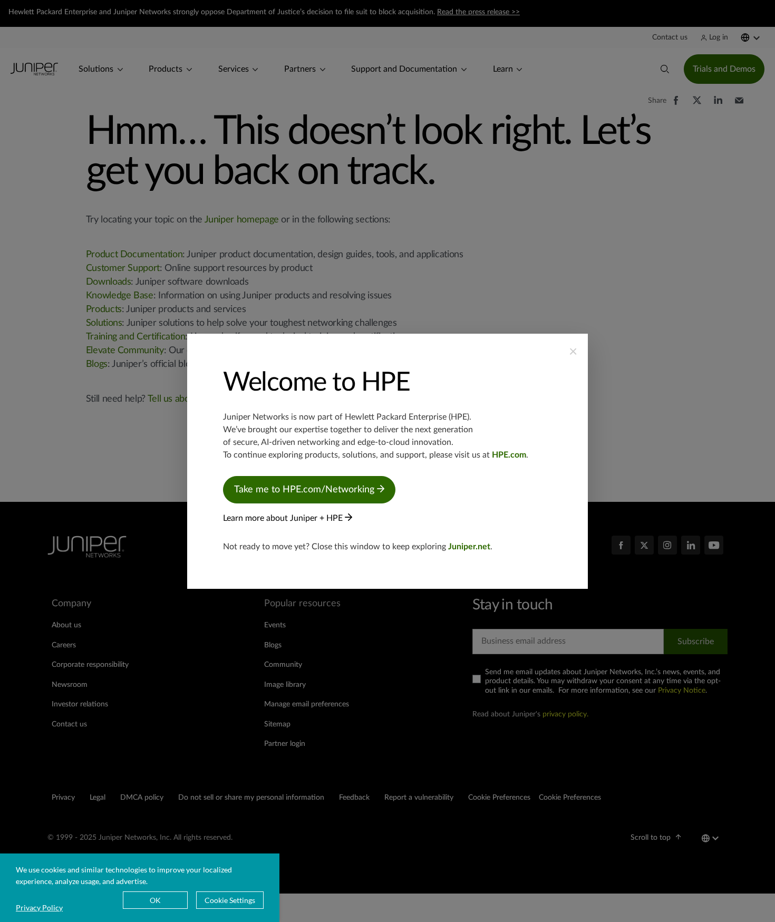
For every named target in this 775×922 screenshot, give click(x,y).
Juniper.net (469, 546)
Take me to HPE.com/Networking (305, 489)
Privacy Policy (39, 907)
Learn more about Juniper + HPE (284, 518)
